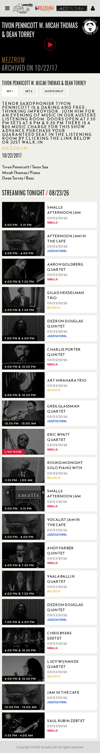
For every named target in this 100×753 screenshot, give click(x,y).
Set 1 (10, 91)
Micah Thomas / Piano (21, 173)
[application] (50, 45)
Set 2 (29, 91)
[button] (50, 45)
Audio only (54, 91)
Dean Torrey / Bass (18, 178)
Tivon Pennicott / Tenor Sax (25, 167)
